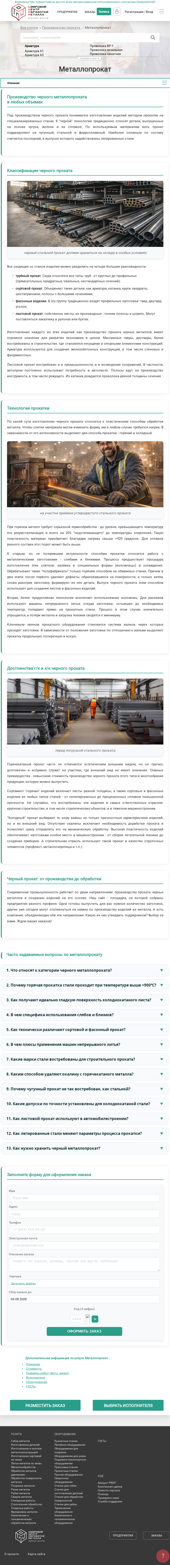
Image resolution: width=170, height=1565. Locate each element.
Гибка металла (20, 1441)
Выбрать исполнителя (128, 1405)
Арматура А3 (34, 55)
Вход (149, 12)
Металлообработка (23, 1467)
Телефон (15, 1222)
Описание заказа (21, 1254)
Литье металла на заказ (26, 1463)
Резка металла (20, 1489)
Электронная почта (23, 1238)
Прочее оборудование (68, 1474)
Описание (33, 1364)
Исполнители (35, 1377)
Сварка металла (21, 1496)
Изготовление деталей (25, 1444)
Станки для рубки (65, 1504)
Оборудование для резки (70, 1456)
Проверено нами (108, 1497)
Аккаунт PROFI (107, 1482)
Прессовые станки (66, 1467)
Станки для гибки (65, 1485)
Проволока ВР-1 (102, 46)
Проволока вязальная (106, 50)
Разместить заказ (45, 1405)
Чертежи (15, 1276)
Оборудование (36, 1382)
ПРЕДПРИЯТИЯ (67, 12)
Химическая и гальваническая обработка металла (23, 1519)
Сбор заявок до (20, 1292)
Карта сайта (36, 1554)
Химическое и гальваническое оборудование (64, 1519)
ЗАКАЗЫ (90, 12)
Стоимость (34, 1368)
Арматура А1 (34, 51)
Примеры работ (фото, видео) (47, 1373)
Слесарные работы (23, 1500)
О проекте (11, 1554)
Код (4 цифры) (84, 1309)
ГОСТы (31, 1386)
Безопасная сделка (110, 1486)
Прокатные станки (66, 1470)
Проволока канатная (105, 54)
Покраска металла (23, 1485)
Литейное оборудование (69, 1444)
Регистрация (134, 12)
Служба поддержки (110, 1501)
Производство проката (61, 27)
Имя (12, 1191)
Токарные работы (22, 1508)
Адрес (13, 1206)
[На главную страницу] (34, 19)
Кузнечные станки (65, 1441)
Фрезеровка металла (24, 1511)
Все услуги (29, 27)
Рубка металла (20, 1493)
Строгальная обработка (26, 1504)
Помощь (103, 1494)
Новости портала (109, 1490)
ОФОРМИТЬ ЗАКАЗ (84, 1331)
